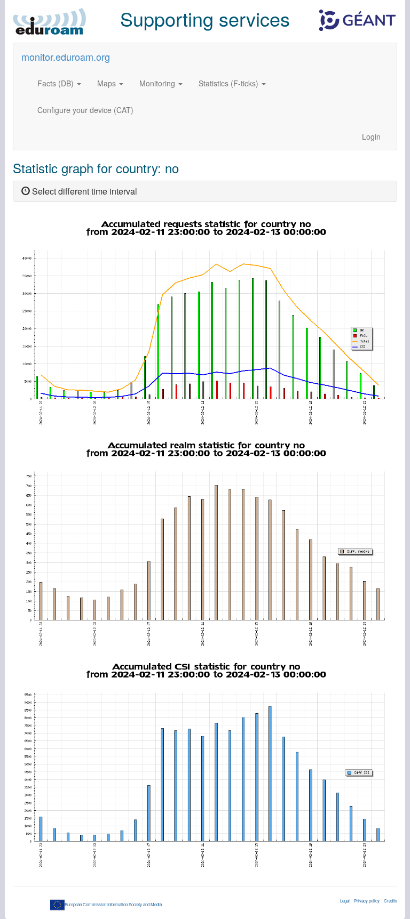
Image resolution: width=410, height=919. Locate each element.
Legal (345, 901)
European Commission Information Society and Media (113, 904)
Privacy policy (367, 901)
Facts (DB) (56, 83)
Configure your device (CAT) (85, 109)
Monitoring (158, 83)
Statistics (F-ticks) (230, 83)
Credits (390, 901)
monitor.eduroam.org (65, 56)
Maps (107, 83)
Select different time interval (83, 191)
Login (371, 136)
